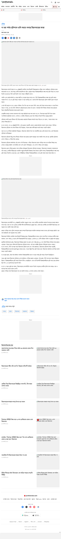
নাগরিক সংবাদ (6, 499)
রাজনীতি (13, 6)
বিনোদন (32, 6)
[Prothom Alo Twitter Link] (27, 507)
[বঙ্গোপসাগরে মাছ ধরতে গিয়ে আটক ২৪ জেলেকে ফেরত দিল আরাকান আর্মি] (48, 355)
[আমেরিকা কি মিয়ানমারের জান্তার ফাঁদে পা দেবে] (48, 462)
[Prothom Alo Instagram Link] (31, 507)
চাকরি (36, 6)
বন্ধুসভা (33, 499)
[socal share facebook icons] (2, 39)
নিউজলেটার (46, 522)
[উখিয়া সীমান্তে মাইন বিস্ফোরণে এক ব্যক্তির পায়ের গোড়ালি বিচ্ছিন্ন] (48, 479)
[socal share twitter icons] (5, 39)
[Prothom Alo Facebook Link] (23, 507)
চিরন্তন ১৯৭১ (39, 499)
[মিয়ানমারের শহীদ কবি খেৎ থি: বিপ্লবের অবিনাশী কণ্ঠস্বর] (48, 373)
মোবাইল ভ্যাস (54, 499)
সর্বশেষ (2, 6)
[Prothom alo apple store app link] (36, 515)
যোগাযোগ (40, 522)
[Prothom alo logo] (30, 496)
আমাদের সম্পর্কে (13, 522)
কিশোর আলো (14, 499)
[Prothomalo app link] (25, 515)
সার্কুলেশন (26, 522)
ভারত (10, 311)
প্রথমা (48, 499)
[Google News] (38, 507)
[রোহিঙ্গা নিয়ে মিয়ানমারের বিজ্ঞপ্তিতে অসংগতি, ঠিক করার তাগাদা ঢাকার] (48, 390)
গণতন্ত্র (4, 311)
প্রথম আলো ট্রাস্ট (27, 499)
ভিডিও (46, 6)
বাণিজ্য (20, 6)
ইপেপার (44, 499)
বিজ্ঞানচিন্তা (20, 499)
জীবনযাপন (41, 6)
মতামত (24, 6)
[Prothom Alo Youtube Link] (35, 507)
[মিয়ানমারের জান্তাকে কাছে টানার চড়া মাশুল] (48, 408)
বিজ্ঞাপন (20, 522)
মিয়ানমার (17, 311)
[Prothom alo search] (52, 2)
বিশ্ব (16, 6)
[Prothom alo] (7, 2)
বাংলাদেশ (8, 6)
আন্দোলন (25, 311)
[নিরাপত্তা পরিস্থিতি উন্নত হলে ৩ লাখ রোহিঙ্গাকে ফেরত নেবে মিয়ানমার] (48, 426)
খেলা (28, 6)
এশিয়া (3, 24)
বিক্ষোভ (32, 311)
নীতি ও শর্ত (33, 522)
